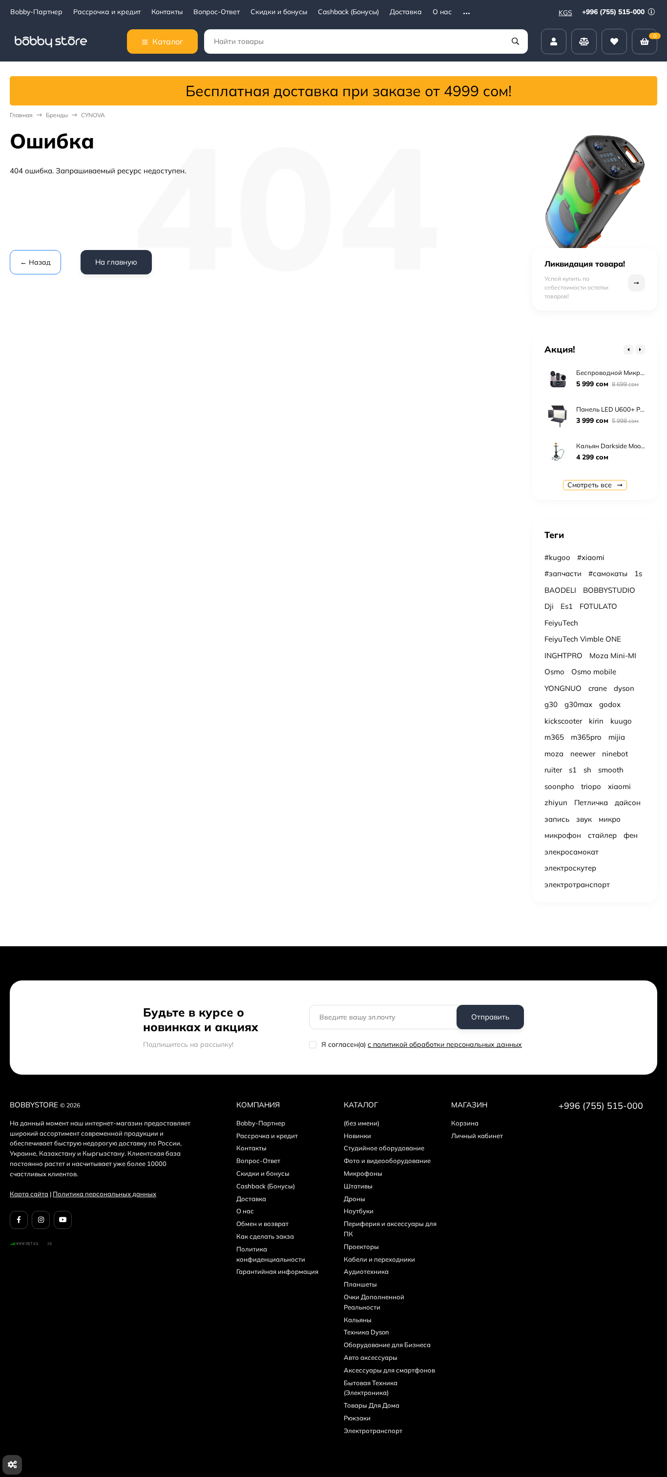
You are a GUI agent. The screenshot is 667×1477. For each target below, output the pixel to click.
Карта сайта (29, 1194)
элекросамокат (571, 851)
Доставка (406, 12)
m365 (554, 737)
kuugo (621, 721)
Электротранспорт (373, 1431)
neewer (582, 753)
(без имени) (361, 1123)
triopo (591, 786)
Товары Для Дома (371, 1405)
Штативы (358, 1186)
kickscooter (563, 721)
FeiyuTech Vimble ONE (582, 639)
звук (584, 819)
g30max (578, 704)
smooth (611, 769)
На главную (116, 262)
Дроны (354, 1199)
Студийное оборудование (384, 1148)
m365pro (586, 737)
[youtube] (63, 1220)
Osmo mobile (593, 671)
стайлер (602, 835)
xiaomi (619, 786)
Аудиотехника (366, 1271)
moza (553, 753)
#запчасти (563, 573)
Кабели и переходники (379, 1259)
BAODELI (560, 590)
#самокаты (607, 573)
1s (638, 573)
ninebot (615, 753)
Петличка (591, 802)
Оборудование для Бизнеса (387, 1345)
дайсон (628, 802)
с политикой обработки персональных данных (445, 1044)
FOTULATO (598, 606)
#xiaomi (590, 557)
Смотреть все (590, 484)
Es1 (567, 606)
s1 (573, 769)
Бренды (57, 115)
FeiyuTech (561, 622)
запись (556, 819)
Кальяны (358, 1320)
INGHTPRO (563, 655)
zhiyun (555, 802)
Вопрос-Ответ (216, 12)
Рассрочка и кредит (107, 12)
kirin (596, 721)
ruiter (553, 769)
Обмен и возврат (262, 1223)
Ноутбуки (359, 1211)
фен (631, 835)
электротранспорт (577, 884)
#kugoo (557, 557)
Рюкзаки (357, 1418)
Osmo (554, 671)
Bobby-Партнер (36, 12)
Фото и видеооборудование (387, 1161)
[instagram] (41, 1220)
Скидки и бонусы (278, 12)
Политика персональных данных (104, 1194)
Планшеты (360, 1284)
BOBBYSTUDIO (609, 590)
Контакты (167, 12)
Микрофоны (363, 1173)
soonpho (559, 786)
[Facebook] (19, 1220)
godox (610, 704)
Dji (549, 606)
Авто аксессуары (370, 1357)
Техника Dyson (366, 1332)
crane (597, 688)
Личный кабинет (477, 1136)
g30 (551, 704)
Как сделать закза (265, 1236)
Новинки (357, 1136)
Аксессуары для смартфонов (389, 1370)
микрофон (562, 835)
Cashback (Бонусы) (348, 12)
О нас (442, 12)
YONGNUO (563, 688)
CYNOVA (93, 115)
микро (610, 819)
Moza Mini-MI (612, 655)
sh (587, 769)
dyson (624, 688)
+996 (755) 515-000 (614, 11)
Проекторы (361, 1246)
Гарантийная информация (277, 1271)
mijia (616, 737)
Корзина (465, 1123)
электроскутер (570, 868)
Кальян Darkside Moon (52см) (621, 446)
